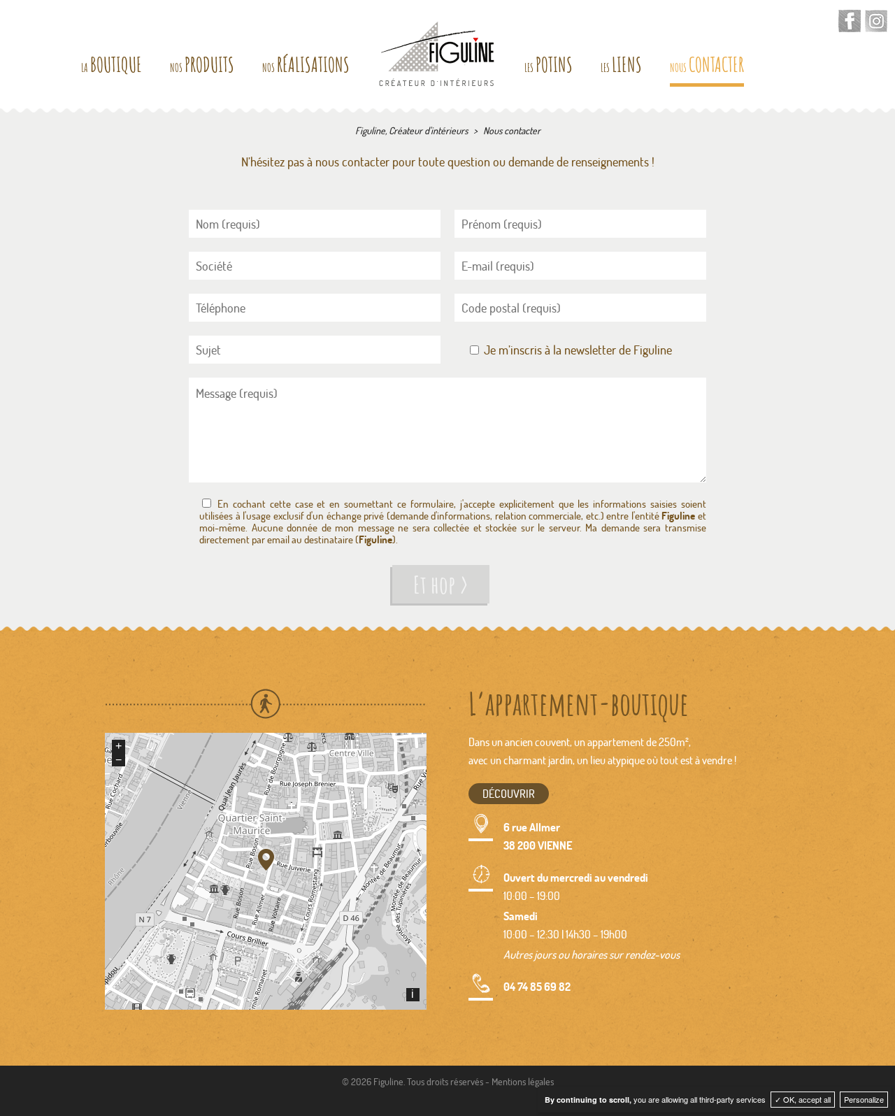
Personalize (864, 1099)
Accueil (437, 54)
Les (548, 67)
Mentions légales (523, 1081)
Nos (202, 67)
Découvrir (508, 793)
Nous (707, 67)
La (111, 67)
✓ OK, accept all (803, 1099)
